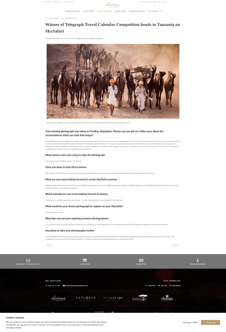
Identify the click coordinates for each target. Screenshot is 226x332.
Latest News (52, 18)
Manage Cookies (190, 322)
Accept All (210, 322)
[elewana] (113, 5)
